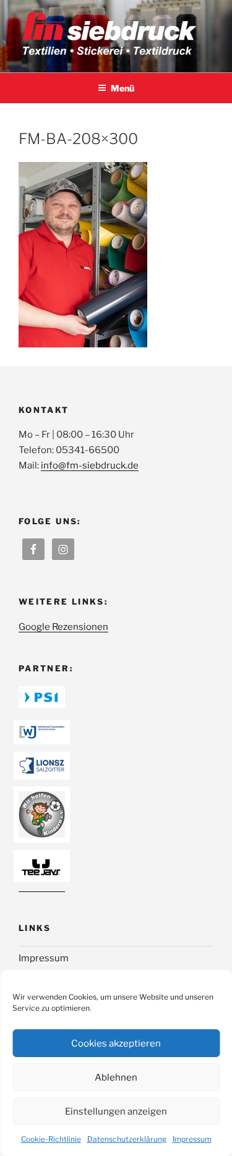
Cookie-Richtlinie (51, 1139)
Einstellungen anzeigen (116, 1111)
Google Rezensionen (63, 626)
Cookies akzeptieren (116, 1043)
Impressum (192, 1139)
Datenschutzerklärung (126, 1139)
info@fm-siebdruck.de (90, 465)
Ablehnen (116, 1077)
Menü (122, 88)
